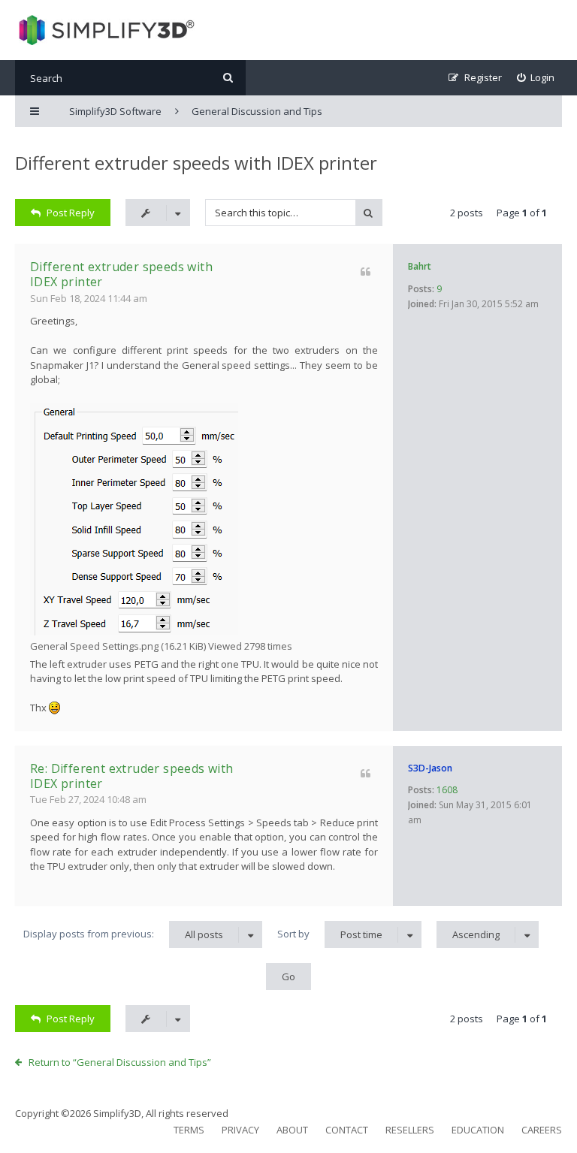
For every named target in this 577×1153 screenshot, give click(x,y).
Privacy (240, 1129)
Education (478, 1129)
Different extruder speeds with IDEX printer (196, 162)
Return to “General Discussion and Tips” (120, 1062)
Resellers (409, 1129)
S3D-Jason (430, 768)
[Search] (228, 77)
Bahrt (419, 266)
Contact (346, 1129)
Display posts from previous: (123, 934)
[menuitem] (536, 77)
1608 (447, 789)
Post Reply (71, 212)
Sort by (329, 934)
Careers (541, 1129)
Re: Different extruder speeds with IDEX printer (132, 776)
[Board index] (105, 30)
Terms (189, 1129)
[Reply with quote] (365, 271)
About (292, 1129)
